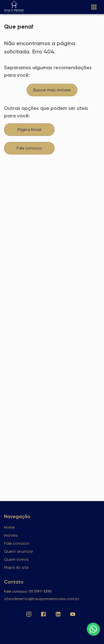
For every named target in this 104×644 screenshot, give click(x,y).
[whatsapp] (93, 629)
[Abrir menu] (94, 7)
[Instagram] (29, 614)
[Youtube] (73, 614)
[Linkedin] (58, 614)
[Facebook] (43, 614)
